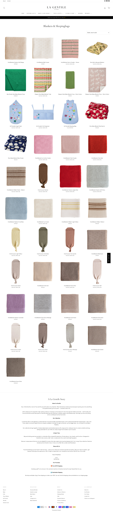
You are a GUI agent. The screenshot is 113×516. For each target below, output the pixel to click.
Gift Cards (5, 498)
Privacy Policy (60, 502)
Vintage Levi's (31, 13)
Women (80, 13)
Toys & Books (6, 496)
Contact (9, 1)
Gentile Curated (33, 492)
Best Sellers (32, 494)
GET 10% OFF (108, 258)
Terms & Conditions (61, 500)
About (4, 1)
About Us (86, 489)
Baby (4, 492)
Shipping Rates (60, 494)
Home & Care (6, 502)
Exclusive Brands (33, 489)
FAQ (58, 496)
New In (4, 489)
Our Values (86, 494)
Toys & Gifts (58, 13)
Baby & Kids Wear (44, 13)
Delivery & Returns (61, 492)
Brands (87, 13)
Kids (4, 494)
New (23, 13)
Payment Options (61, 498)
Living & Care (70, 13)
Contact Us (59, 489)
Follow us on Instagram (89, 498)
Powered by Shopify (56, 510)
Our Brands (86, 492)
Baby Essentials (33, 500)
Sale (31, 496)
